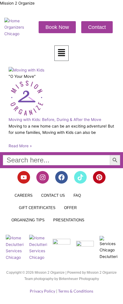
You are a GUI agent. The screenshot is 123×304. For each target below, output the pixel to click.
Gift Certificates (37, 208)
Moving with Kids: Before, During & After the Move (55, 119)
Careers (24, 195)
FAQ (77, 195)
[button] (61, 53)
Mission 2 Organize (17, 3)
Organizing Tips (28, 220)
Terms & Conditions (75, 291)
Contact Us (53, 195)
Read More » (20, 146)
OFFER (70, 208)
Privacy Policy (42, 291)
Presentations (68, 220)
